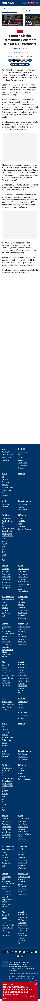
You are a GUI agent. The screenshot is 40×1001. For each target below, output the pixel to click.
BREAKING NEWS (8, 984)
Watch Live (23, 624)
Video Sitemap (13, 970)
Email (30, 60)
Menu (37, 3)
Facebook (10, 60)
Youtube (16, 952)
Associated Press (20, 48)
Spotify (18, 956)
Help (25, 966)
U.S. (4, 449)
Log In (24, 3)
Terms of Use (13, 962)
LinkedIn (24, 952)
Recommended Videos (9, 10)
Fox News (7, 3)
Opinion (21, 473)
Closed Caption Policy (16, 966)
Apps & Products (22, 663)
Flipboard (22, 60)
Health (5, 565)
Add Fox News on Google (20, 64)
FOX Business (8, 596)
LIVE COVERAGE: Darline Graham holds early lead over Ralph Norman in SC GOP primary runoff (18, 991)
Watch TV (31, 3)
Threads (18, 60)
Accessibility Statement (16, 968)
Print (26, 60)
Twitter (14, 60)
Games (5, 624)
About (4, 662)
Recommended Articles (28, 10)
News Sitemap (29, 968)
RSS (32, 952)
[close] (36, 984)
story (20, 31)
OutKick (5, 515)
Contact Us (31, 966)
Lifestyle (22, 515)
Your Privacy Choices (19, 964)
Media (5, 501)
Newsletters (36, 952)
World (4, 473)
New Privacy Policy (24, 962)
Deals (20, 565)
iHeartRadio (22, 956)
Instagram (12, 952)
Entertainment (24, 501)
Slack (28, 952)
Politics (21, 449)
